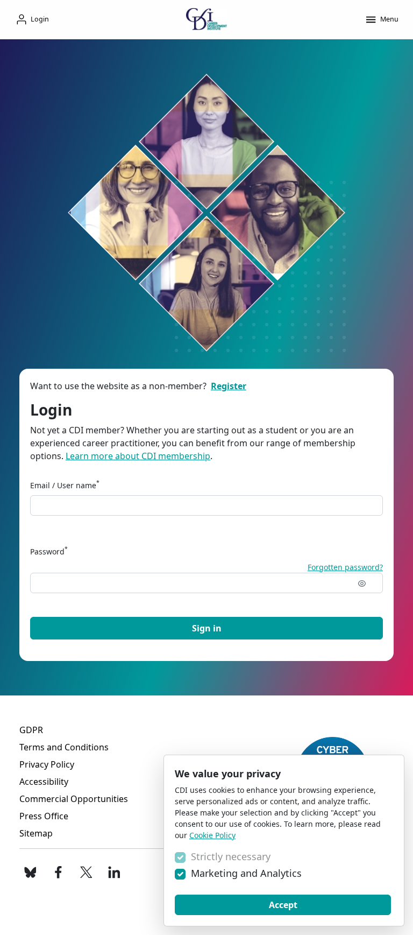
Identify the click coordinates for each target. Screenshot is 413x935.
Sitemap (36, 833)
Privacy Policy (46, 764)
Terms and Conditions (64, 747)
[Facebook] (58, 872)
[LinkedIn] (114, 872)
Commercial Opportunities (73, 799)
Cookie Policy (212, 835)
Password (49, 551)
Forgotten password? (345, 567)
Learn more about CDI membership (138, 456)
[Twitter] (86, 872)
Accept (283, 905)
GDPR (31, 730)
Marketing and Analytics (246, 873)
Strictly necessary (230, 856)
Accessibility (43, 782)
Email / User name (64, 485)
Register (228, 386)
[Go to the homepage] (206, 19)
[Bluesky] (30, 872)
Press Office (43, 816)
